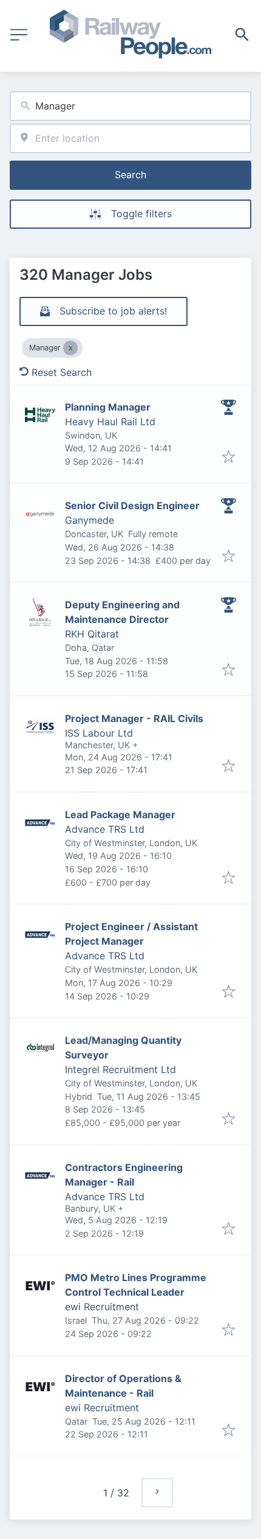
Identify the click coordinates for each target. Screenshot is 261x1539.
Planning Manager (108, 407)
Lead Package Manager (120, 814)
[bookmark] (228, 457)
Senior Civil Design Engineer (132, 505)
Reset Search (62, 372)
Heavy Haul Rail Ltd (110, 421)
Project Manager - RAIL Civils (134, 718)
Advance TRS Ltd (104, 829)
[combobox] (130, 106)
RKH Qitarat (92, 634)
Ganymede (89, 520)
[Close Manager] (70, 348)
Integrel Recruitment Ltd (120, 1069)
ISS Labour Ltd (99, 733)
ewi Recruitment (102, 1307)
